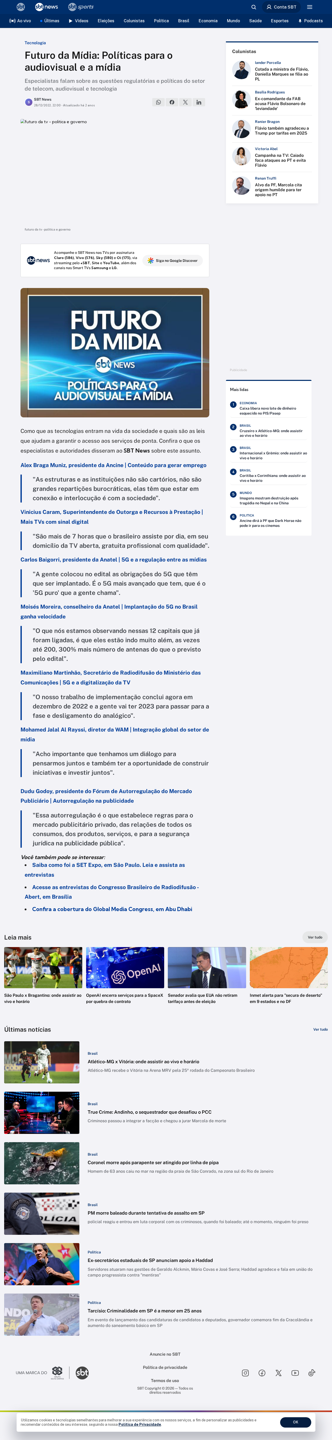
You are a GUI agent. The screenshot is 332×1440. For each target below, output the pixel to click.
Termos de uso (165, 1380)
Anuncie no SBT (165, 1354)
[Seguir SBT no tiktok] (312, 1373)
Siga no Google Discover (177, 261)
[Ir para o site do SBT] (82, 1373)
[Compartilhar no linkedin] (199, 102)
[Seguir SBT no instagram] (245, 1373)
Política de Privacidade (140, 1424)
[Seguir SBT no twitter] (278, 1373)
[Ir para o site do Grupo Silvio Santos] (43, 1373)
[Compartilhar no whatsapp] (158, 102)
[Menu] (309, 7)
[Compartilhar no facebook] (172, 102)
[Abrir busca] (253, 7)
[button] (43, 983)
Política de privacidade (165, 1367)
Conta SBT (285, 7)
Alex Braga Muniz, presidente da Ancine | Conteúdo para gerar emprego (113, 465)
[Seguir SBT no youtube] (295, 1373)
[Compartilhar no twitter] (185, 102)
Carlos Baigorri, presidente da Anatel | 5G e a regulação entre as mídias (113, 559)
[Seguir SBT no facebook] (262, 1373)
